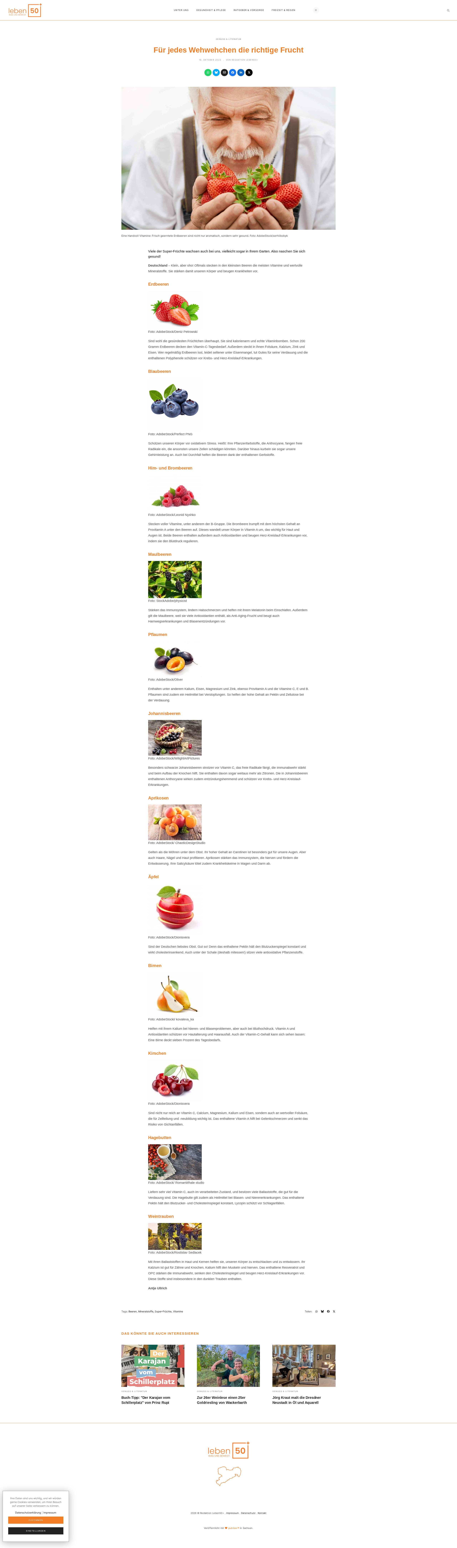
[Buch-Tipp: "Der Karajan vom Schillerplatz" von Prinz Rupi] (152, 1366)
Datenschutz (248, 1513)
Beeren (133, 1311)
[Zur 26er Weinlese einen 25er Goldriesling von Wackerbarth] (228, 1366)
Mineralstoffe (145, 1311)
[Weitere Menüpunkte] (316, 10)
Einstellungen (36, 1531)
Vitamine (178, 1311)
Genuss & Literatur (228, 39)
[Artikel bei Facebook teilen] (232, 72)
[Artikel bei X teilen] (249, 72)
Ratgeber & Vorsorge (249, 10)
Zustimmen (36, 1520)
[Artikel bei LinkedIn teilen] (240, 72)
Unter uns (181, 10)
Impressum (232, 1513)
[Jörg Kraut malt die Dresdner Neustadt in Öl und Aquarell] (303, 1366)
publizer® (234, 1528)
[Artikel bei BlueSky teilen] (216, 72)
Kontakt (262, 1513)
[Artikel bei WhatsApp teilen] (208, 72)
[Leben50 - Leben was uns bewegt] (25, 10)
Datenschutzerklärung (28, 1512)
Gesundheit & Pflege (211, 10)
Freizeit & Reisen (283, 10)
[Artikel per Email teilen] (224, 72)
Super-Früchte (163, 1311)
